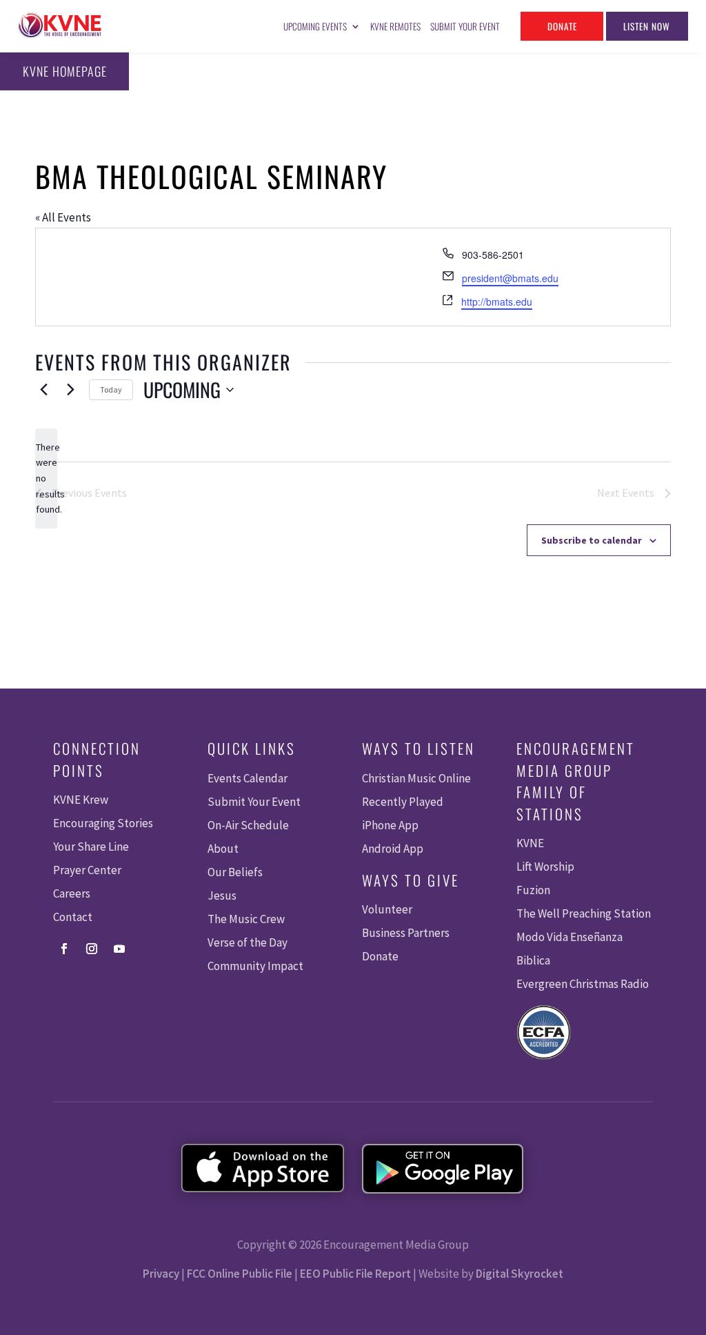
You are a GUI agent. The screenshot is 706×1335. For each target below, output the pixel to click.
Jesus (222, 895)
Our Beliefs (235, 872)
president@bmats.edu (510, 278)
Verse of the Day (248, 942)
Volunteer (387, 909)
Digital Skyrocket (519, 1273)
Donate (562, 26)
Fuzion (533, 890)
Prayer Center (87, 870)
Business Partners (406, 932)
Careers (71, 893)
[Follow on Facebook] (64, 949)
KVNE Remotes (395, 26)
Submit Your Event (465, 26)
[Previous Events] (43, 390)
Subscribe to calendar (591, 540)
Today (111, 389)
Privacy (161, 1273)
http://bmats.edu (496, 301)
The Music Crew (246, 919)
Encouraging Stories (103, 823)
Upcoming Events (315, 26)
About (223, 848)
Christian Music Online (416, 778)
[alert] (46, 478)
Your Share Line (91, 846)
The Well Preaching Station (583, 913)
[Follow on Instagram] (92, 949)
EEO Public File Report (355, 1273)
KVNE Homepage (65, 71)
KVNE (530, 843)
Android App (392, 848)
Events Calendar (248, 778)
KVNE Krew (80, 799)
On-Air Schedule (248, 825)
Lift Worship (545, 866)
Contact (72, 916)
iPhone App (390, 825)
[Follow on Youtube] (119, 949)
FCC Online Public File (239, 1273)
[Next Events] (70, 390)
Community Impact (255, 965)
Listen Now (646, 26)
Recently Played (402, 801)
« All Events (63, 217)
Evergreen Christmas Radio (582, 983)
